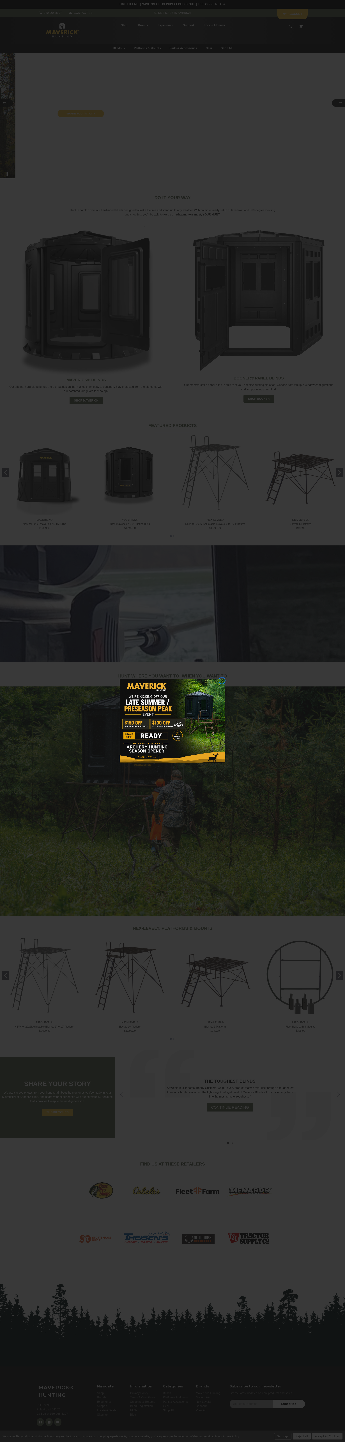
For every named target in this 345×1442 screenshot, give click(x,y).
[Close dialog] (222, 680)
